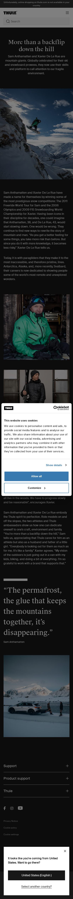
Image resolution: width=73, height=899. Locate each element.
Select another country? (36, 886)
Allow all (36, 476)
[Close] (65, 851)
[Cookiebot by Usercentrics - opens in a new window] (53, 408)
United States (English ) (37, 875)
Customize (34, 487)
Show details (54, 465)
